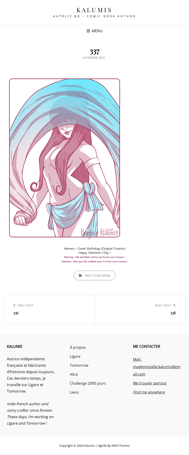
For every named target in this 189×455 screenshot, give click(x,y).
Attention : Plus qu (72, 261)
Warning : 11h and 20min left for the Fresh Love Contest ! (94, 257)
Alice (74, 374)
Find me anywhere (149, 392)
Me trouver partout (150, 383)
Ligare (75, 356)
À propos (78, 347)
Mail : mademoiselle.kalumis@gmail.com (156, 367)
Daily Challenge (97, 275)
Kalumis (95, 10)
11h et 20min (90, 261)
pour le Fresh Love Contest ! (112, 261)
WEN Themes (121, 445)
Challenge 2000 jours (88, 383)
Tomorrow (79, 365)
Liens (74, 392)
